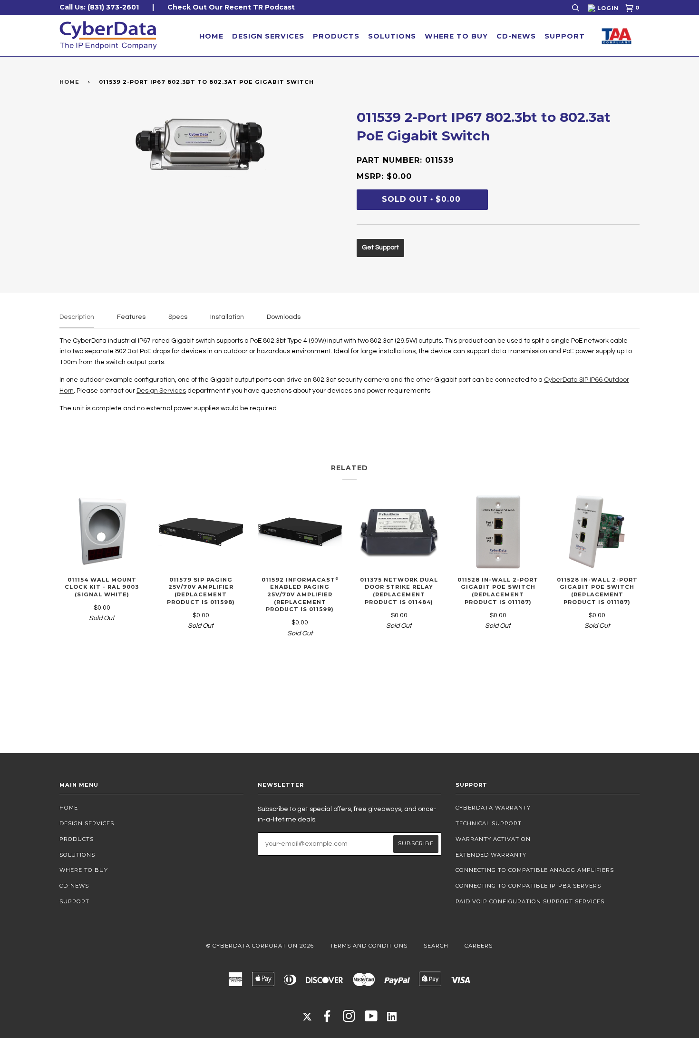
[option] (200, 143)
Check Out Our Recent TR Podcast (231, 7)
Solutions (392, 36)
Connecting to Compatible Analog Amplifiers (535, 870)
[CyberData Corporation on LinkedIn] (392, 1016)
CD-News (516, 36)
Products (336, 36)
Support (564, 36)
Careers (479, 945)
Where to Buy (456, 36)
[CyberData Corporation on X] (307, 1016)
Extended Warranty (491, 854)
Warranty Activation (493, 839)
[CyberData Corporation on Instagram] (349, 1019)
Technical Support (489, 823)
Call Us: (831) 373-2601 (99, 7)
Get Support (380, 247)
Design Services (268, 36)
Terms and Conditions (369, 945)
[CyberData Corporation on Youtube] (371, 1019)
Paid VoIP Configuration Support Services (530, 901)
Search (436, 945)
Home (211, 36)
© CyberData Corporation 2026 (260, 945)
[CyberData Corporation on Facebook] (327, 1019)
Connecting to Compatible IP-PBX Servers (528, 885)
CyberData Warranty (493, 807)
